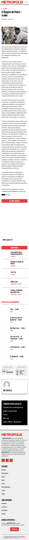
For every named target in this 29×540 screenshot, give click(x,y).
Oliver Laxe (14, 282)
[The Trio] (5, 273)
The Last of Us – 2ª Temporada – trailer (16, 337)
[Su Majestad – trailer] (5, 358)
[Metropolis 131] (14, 221)
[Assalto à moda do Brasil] (5, 263)
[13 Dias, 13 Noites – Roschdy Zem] (5, 292)
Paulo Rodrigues (22, 537)
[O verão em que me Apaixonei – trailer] (5, 320)
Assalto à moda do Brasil (17, 263)
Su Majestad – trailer (17, 356)
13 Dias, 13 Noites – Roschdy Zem (17, 291)
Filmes (5, 8)
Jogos (11, 341)
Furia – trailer (14, 309)
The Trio (13, 272)
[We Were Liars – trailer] (5, 329)
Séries (12, 274)
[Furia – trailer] (5, 310)
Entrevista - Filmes (16, 284)
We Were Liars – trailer (17, 328)
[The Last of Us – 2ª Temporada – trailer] (5, 339)
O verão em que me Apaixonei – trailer (16, 319)
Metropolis (4, 19)
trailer (8, 194)
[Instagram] (7, 460)
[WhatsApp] (13, 23)
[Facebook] (3, 23)
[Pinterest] (10, 23)
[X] (6, 23)
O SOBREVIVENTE (9, 371)
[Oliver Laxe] (5, 282)
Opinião (13, 256)
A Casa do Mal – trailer (22, 372)
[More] (17, 23)
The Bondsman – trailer (17, 347)
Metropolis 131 (7, 240)
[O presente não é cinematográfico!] (5, 254)
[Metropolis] (6, 384)
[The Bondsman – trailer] (5, 348)
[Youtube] (11, 460)
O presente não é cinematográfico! (17, 253)
